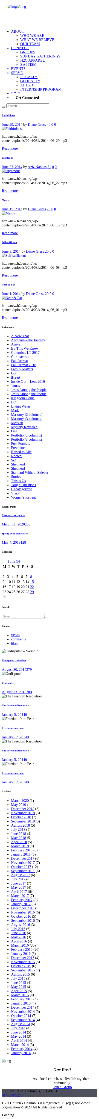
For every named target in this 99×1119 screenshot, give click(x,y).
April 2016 (19, 941)
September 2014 (23, 1020)
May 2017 (18, 887)
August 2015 (20, 974)
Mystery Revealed (24, 427)
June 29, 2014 (12, 124)
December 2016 (22, 908)
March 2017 (20, 896)
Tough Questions (23, 485)
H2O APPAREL (32, 60)
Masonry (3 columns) (26, 419)
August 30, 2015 (14, 669)
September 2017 (23, 871)
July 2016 (18, 929)
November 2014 (23, 1011)
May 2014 (18, 1036)
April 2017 (19, 891)
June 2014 (18, 1032)
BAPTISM (28, 64)
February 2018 (21, 850)
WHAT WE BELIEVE (37, 40)
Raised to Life (21, 452)
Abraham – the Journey (28, 340)
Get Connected (27, 98)
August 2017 (20, 875)
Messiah (17, 423)
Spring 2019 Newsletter (15, 533)
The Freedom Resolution (15, 705)
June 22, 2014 (12, 167)
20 (47, 251)
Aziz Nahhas (37, 167)
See (13, 460)
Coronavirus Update (13, 515)
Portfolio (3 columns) (26, 439)
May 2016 (18, 937)
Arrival (16, 344)
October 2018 (21, 817)
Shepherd (18, 464)
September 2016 (23, 920)
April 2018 (19, 842)
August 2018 (20, 825)
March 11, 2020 (13, 524)
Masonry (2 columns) (26, 415)
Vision (15, 493)
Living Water (20, 406)
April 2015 (19, 991)
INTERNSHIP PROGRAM (40, 89)
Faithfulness (8, 115)
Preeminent (19, 448)
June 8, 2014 (11, 251)
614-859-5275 (12, 1095)
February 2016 (21, 949)
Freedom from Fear (13, 728)
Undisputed (8, 683)
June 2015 (18, 983)
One (14, 431)
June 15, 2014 (12, 209)
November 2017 (23, 863)
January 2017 (21, 904)
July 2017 (18, 879)
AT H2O (26, 85)
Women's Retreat (23, 497)
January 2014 (21, 1053)
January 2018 (21, 854)
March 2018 (20, 846)
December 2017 (22, 858)
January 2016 (21, 954)
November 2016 (23, 912)
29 (47, 294)
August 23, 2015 (14, 692)
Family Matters (22, 369)
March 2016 (20, 945)
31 (49, 167)
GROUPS (27, 52)
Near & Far (8, 284)
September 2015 (23, 970)
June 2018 (18, 834)
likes (14, 643)
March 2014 (20, 1045)
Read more (10, 148)
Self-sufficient (9, 242)
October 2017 (21, 867)
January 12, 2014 (14, 737)
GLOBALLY (30, 81)
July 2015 (18, 978)
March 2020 (20, 800)
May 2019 (18, 805)
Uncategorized (21, 489)
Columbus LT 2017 (25, 352)
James (15, 386)
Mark (15, 410)
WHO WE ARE (32, 35)
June (14, 561)
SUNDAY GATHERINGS (40, 56)
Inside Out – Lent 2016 (28, 381)
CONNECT (20, 48)
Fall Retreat (19, 361)
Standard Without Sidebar (29, 472)
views (15, 635)
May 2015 (18, 987)
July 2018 (18, 829)
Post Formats (20, 443)
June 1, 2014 (11, 294)
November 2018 (23, 813)
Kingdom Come (23, 398)
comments (18, 639)
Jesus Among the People (29, 390)
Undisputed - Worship (14, 660)
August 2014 (20, 1024)
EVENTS (18, 69)
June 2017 (18, 883)
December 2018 (22, 809)
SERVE (17, 73)
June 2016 (18, 933)
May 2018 (18, 838)
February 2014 (21, 1049)
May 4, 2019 (11, 542)
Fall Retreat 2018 (23, 365)
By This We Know (25, 348)
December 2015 (22, 958)
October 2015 (21, 966)
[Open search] (4, 107)
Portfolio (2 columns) (26, 435)
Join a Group (62, 1087)
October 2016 (21, 916)
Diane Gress (37, 124)
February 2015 (21, 999)
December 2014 (22, 1007)
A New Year (20, 336)
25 (48, 209)
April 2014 (19, 1040)
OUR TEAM (30, 44)
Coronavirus (20, 357)
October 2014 (21, 1016)
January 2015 (21, 1003)
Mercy (5, 200)
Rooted (16, 456)
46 (48, 124)
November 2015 (23, 962)
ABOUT (17, 31)
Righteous (7, 157)
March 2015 (20, 995)
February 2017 (21, 900)
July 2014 (18, 1028)
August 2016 (20, 925)
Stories (16, 477)
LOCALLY (29, 77)
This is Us (18, 481)
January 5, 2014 (13, 715)
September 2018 (23, 821)
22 (32, 587)
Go (13, 373)
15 (32, 582)
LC (13, 402)
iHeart (15, 377)
